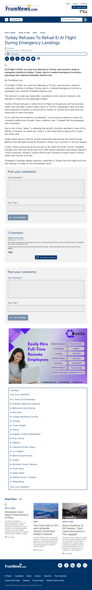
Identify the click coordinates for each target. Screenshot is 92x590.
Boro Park (16, 412)
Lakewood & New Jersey (23, 447)
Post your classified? (19, 394)
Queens (15, 460)
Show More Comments (46, 257)
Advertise (84, 4)
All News (8, 576)
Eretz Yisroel (10, 33)
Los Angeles (17, 451)
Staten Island (18, 473)
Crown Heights (19, 425)
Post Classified (60, 576)
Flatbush (16, 442)
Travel (43, 33)
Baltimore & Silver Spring (23, 408)
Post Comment (18, 217)
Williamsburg (18, 481)
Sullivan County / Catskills (24, 477)
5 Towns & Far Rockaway (23, 399)
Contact (75, 4)
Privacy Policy (37, 580)
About (68, 4)
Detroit (15, 429)
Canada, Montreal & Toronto (25, 417)
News (35, 33)
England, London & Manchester (26, 434)
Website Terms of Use (55, 580)
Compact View (79, 7)
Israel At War (24, 33)
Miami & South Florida (22, 455)
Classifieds (16, 19)
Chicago (16, 421)
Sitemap (26, 580)
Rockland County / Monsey (24, 464)
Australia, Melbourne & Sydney (26, 404)
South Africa (18, 468)
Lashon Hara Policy (12, 580)
